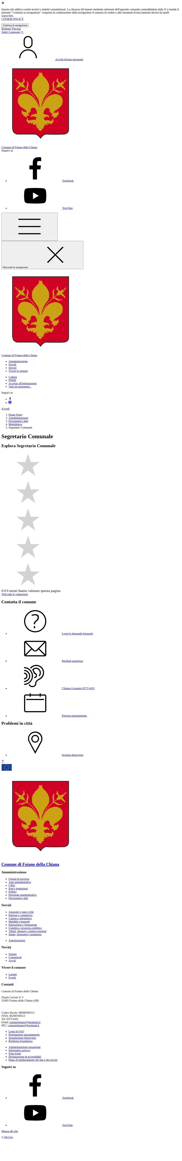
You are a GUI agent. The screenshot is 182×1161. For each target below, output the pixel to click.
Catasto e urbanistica (20, 918)
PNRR (12, 380)
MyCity (8, 1137)
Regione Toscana (11, 28)
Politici (12, 891)
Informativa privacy (20, 1050)
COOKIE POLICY (12, 18)
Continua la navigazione (15, 25)
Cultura (13, 377)
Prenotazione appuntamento (24, 1034)
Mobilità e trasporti (19, 921)
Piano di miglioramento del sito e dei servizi (33, 1059)
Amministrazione (18, 417)
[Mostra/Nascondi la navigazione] (29, 227)
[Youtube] (10, 402)
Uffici (12, 885)
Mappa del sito (9, 1131)
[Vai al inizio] (2, 761)
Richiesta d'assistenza (21, 1041)
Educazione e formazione (23, 924)
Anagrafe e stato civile (21, 912)
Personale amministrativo (23, 894)
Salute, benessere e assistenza (25, 934)
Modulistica (15, 424)
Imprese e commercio (21, 915)
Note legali (15, 1053)
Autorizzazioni (17, 940)
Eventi (12, 977)
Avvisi (12, 960)
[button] (18, 361)
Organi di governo (19, 878)
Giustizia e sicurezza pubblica (25, 928)
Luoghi (13, 974)
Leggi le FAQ (16, 1031)
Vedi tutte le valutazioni (14, 594)
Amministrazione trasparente (25, 1047)
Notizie (13, 954)
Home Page (15, 414)
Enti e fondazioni (18, 888)
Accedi (5, 408)
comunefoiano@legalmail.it (24, 1022)
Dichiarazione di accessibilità (25, 1056)
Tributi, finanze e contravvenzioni (27, 931)
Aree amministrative (20, 882)
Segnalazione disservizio (22, 1037)
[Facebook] (10, 399)
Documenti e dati (18, 421)
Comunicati (15, 957)
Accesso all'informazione (23, 383)
